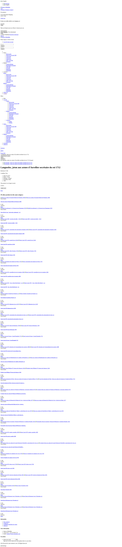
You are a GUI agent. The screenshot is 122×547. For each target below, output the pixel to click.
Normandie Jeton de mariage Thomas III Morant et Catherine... (13, 425)
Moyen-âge (8, 54)
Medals (5, 83)
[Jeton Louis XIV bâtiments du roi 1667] (19, 304)
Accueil (5, 99)
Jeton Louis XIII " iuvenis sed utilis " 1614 (9, 223)
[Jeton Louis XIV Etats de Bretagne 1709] (20, 325)
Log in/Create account (8, 42)
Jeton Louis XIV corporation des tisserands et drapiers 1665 (12, 233)
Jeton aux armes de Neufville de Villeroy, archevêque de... (12, 415)
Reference (3, 171)
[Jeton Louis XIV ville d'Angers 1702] (18, 251)
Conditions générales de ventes (10, 524)
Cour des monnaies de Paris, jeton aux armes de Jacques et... (12, 383)
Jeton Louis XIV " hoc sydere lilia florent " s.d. (10, 287)
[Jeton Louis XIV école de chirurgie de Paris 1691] (24, 475)
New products (6, 522)
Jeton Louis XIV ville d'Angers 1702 (8, 255)
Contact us (5, 523)
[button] (4, 52)
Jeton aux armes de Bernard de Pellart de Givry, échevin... (12, 404)
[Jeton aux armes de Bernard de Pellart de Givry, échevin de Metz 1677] (33, 400)
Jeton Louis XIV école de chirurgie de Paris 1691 (10, 479)
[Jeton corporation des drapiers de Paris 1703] (21, 261)
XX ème (8, 68)
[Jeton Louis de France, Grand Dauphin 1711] (22, 336)
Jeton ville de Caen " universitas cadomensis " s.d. (10, 212)
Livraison (5, 143)
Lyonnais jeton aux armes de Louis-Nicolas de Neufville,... (12, 447)
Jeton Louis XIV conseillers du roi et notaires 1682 (11, 276)
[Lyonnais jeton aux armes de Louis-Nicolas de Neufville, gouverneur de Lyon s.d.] (38, 443)
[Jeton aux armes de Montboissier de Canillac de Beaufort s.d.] (29, 357)
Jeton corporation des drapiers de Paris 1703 (9, 265)
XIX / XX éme (9, 60)
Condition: (3, 173)
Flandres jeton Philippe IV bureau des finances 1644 (11, 372)
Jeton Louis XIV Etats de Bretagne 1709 (9, 329)
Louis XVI (8, 59)
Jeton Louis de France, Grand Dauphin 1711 (9, 340)
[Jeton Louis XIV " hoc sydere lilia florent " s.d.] (23, 283)
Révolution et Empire (11, 65)
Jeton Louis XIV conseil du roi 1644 (8, 244)
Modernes (8, 69)
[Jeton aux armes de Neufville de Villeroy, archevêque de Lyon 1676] (32, 411)
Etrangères (8, 70)
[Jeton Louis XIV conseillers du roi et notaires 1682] (24, 272)
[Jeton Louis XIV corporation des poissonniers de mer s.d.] (27, 315)
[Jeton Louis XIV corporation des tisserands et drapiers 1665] (28, 229)
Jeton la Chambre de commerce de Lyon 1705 (10, 457)
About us (5, 144)
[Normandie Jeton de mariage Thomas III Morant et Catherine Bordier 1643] (35, 421)
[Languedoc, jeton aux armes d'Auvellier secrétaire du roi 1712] (17, 162)
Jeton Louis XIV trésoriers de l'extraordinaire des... (11, 351)
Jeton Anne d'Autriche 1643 (6, 489)
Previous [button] (3, 158)
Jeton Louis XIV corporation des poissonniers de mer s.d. (12, 319)
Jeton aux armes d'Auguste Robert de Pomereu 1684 (11, 201)
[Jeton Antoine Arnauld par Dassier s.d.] (19, 293)
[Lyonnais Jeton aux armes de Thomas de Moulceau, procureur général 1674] (36, 389)
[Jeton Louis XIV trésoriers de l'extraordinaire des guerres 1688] (30, 347)
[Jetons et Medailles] (5, 7)
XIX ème (8, 66)
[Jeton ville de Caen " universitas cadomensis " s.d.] (26, 208)
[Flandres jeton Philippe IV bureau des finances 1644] (25, 368)
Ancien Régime (9, 64)
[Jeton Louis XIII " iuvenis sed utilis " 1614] (21, 219)
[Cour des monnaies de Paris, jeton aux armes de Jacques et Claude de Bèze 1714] (38, 379)
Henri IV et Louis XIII (11, 55)
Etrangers (8, 61)
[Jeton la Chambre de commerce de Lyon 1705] (22, 453)
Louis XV (8, 57)
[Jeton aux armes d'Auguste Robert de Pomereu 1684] (25, 197)
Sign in (2, 35)
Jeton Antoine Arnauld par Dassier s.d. (8, 297)
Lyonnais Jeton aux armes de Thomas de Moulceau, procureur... (13, 393)
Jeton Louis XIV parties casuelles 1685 (8, 436)
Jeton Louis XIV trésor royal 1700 (7, 468)
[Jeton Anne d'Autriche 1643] (14, 485)
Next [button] (2, 157)
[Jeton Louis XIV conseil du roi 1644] (18, 240)
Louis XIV (8, 56)
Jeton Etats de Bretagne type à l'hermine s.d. (9, 500)
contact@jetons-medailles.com (13, 533)
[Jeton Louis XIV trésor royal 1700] (17, 464)
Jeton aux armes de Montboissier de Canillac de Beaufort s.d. (13, 361)
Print (2, 190)
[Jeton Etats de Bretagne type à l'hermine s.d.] (21, 496)
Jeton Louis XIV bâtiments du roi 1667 (8, 308)
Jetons (4, 73)
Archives (8, 120)
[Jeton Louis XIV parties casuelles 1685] (19, 432)
